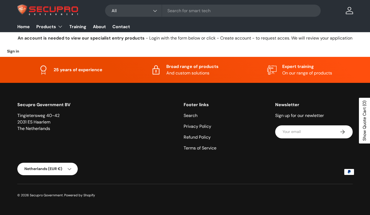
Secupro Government (46, 195)
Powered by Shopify (79, 195)
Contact (121, 27)
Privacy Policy (197, 126)
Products (46, 27)
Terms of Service (200, 148)
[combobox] (213, 11)
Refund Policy (197, 137)
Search (190, 115)
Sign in (13, 51)
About (99, 27)
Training (77, 27)
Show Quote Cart (364, 120)
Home (23, 27)
